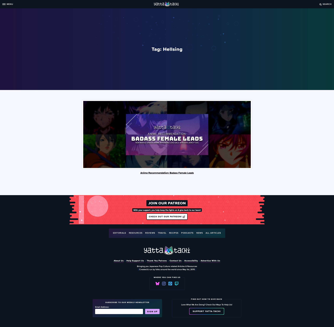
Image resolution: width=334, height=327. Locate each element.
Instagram (164, 283)
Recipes (173, 233)
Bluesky (157, 283)
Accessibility (191, 260)
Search (327, 4)
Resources (136, 233)
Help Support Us (135, 260)
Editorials (119, 233)
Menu (10, 4)
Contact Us (176, 260)
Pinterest (170, 283)
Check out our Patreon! (166, 216)
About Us (119, 260)
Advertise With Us (210, 260)
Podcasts (187, 233)
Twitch (177, 283)
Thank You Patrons (157, 260)
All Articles (213, 233)
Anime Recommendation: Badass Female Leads (167, 173)
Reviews (150, 233)
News (199, 233)
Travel (162, 233)
